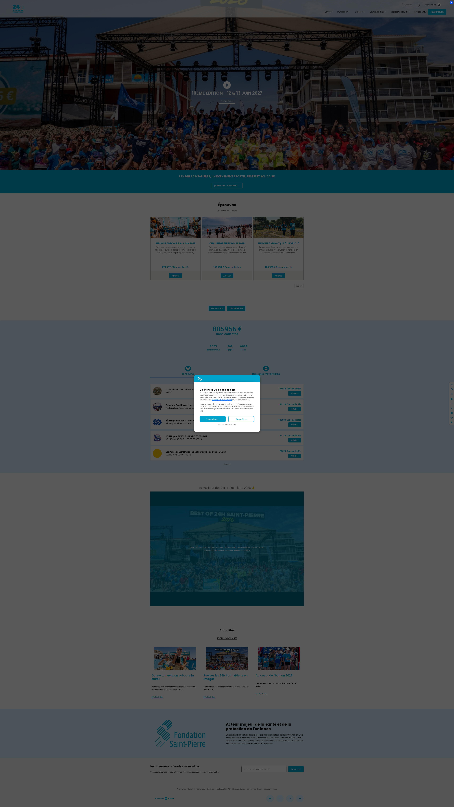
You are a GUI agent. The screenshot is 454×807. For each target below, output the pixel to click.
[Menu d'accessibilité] (451, 2)
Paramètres (241, 419)
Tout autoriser (212, 419)
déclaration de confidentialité (222, 400)
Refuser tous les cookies (227, 425)
